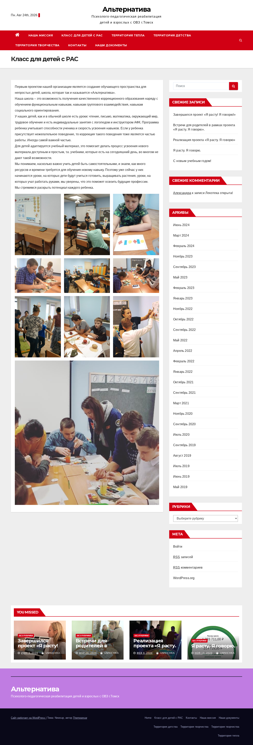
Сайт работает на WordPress (28, 717)
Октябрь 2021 (183, 382)
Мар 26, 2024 (88, 653)
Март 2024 (181, 235)
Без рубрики (26, 635)
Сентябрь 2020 (184, 424)
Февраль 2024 (183, 246)
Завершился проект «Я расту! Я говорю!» (204, 114)
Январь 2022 (183, 371)
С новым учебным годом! (192, 161)
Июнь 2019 (181, 476)
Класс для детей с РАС (82, 35)
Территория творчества (37, 45)
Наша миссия (40, 35)
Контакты (77, 45)
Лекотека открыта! (219, 193)
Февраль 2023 (183, 288)
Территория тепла (128, 35)
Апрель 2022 (182, 350)
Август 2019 (182, 455)
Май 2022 (180, 340)
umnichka (52, 653)
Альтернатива (126, 9)
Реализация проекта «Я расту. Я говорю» (204, 140)
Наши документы (111, 45)
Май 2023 (180, 277)
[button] (240, 40)
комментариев (188, 567)
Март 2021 (181, 403)
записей (183, 557)
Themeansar (80, 717)
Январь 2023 (183, 298)
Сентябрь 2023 (184, 267)
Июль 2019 (181, 466)
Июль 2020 (181, 434)
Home (148, 717)
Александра (182, 193)
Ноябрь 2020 (183, 413)
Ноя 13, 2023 (203, 653)
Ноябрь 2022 (183, 308)
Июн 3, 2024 (29, 653)
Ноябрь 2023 (183, 256)
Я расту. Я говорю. (187, 150)
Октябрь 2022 (183, 319)
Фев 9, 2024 (145, 653)
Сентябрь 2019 (184, 445)
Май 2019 (180, 487)
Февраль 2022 (183, 361)
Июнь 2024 (181, 225)
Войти (177, 546)
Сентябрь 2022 (184, 329)
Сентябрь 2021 (184, 392)
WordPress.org (184, 578)
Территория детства (172, 35)
